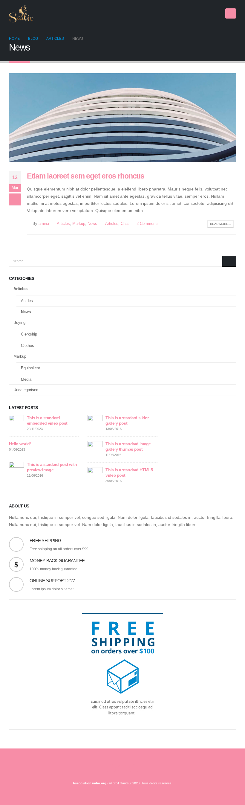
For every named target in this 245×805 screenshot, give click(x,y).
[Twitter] (207, 13)
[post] (16, 422)
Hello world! (20, 443)
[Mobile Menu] (230, 13)
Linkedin (133, 768)
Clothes (27, 345)
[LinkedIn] (217, 13)
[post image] (122, 117)
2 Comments (148, 224)
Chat (125, 224)
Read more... (220, 223)
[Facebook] (196, 13)
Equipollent (30, 368)
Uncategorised (25, 390)
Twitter (122, 768)
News (92, 224)
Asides (27, 300)
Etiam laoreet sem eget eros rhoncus (85, 176)
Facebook (111, 768)
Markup (78, 224)
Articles (63, 224)
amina (44, 224)
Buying (19, 322)
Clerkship (29, 334)
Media (26, 379)
